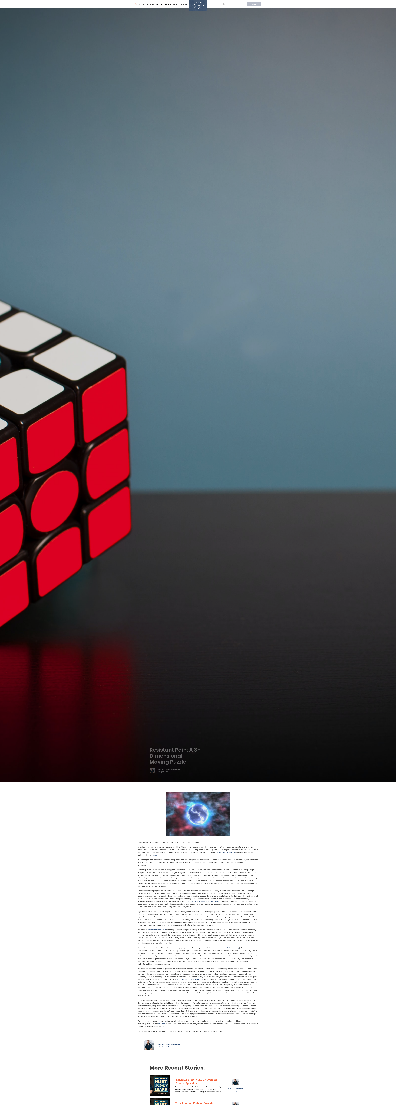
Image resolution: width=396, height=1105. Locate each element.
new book (162, 1024)
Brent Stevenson (173, 769)
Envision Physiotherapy (225, 852)
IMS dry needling (232, 948)
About (175, 4)
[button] (151, 4)
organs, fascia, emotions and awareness (203, 901)
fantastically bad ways (156, 930)
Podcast (184, 4)
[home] (198, 5)
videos (142, 4)
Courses (159, 4)
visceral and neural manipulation (190, 979)
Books (168, 4)
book (155, 855)
